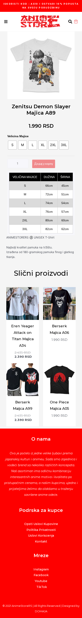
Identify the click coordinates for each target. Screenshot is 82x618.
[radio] (12, 145)
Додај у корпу (43, 164)
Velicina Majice (18, 136)
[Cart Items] (78, 21)
